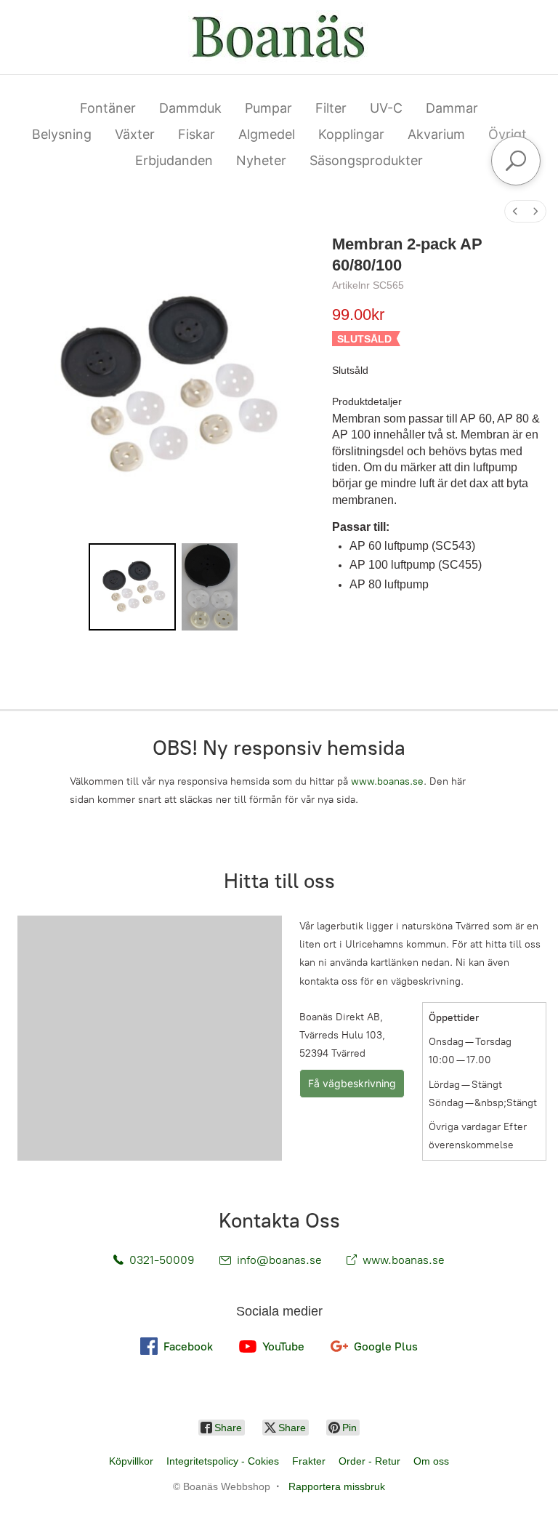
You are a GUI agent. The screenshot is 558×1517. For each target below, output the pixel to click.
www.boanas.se (387, 781)
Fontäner (108, 108)
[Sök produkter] (516, 161)
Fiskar (196, 134)
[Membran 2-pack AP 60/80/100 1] (210, 587)
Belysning (62, 134)
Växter (135, 134)
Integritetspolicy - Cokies (222, 1461)
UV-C (386, 108)
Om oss (431, 1461)
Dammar (452, 108)
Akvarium (436, 134)
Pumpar (268, 108)
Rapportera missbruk (336, 1486)
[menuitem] (515, 211)
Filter (331, 108)
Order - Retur (369, 1461)
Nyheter (261, 160)
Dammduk (190, 108)
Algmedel (266, 134)
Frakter (309, 1461)
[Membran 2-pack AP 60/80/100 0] (132, 587)
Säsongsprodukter (366, 160)
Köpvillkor (131, 1461)
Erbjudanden (174, 160)
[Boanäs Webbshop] (279, 37)
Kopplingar (351, 134)
